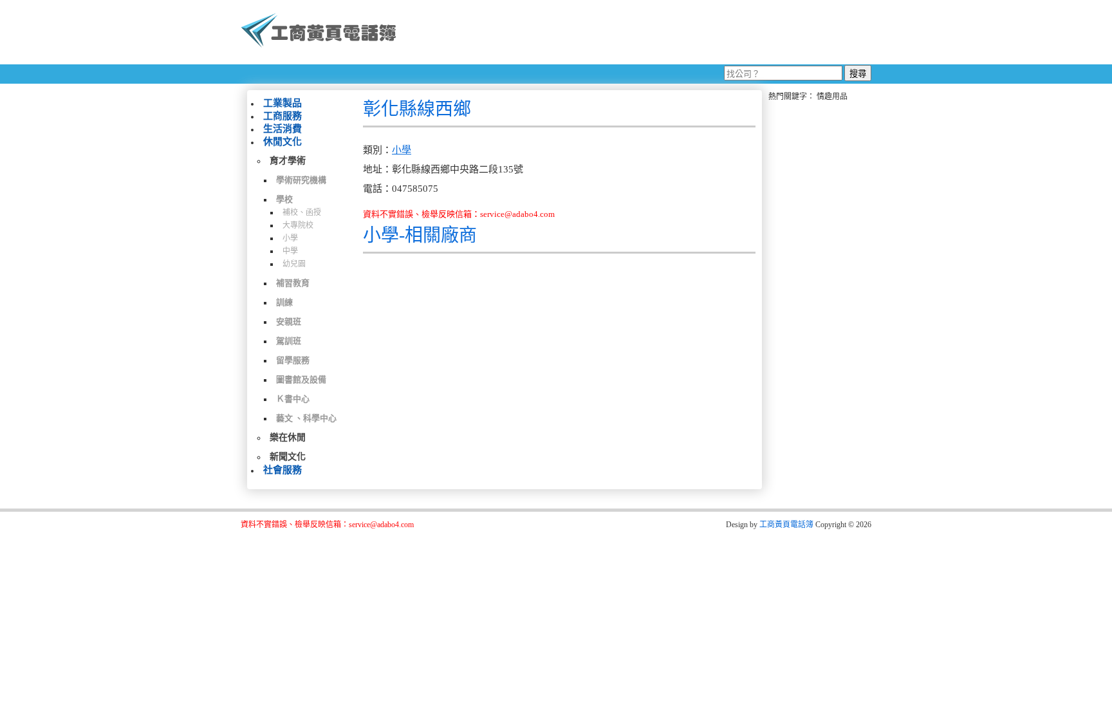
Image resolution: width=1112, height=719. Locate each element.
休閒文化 (282, 141)
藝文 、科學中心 (306, 418)
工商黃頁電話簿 (786, 524)
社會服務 (282, 470)
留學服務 (293, 360)
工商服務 (282, 116)
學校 (284, 199)
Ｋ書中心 (293, 399)
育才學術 (288, 160)
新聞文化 (288, 457)
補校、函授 (302, 212)
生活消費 (282, 129)
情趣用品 (832, 96)
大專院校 (298, 225)
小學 (290, 238)
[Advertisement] (639, 32)
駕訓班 (288, 341)
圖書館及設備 (301, 379)
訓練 (284, 302)
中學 (290, 251)
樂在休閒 (288, 437)
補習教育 (293, 283)
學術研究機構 (301, 180)
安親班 (288, 321)
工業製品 (282, 103)
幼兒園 (294, 263)
